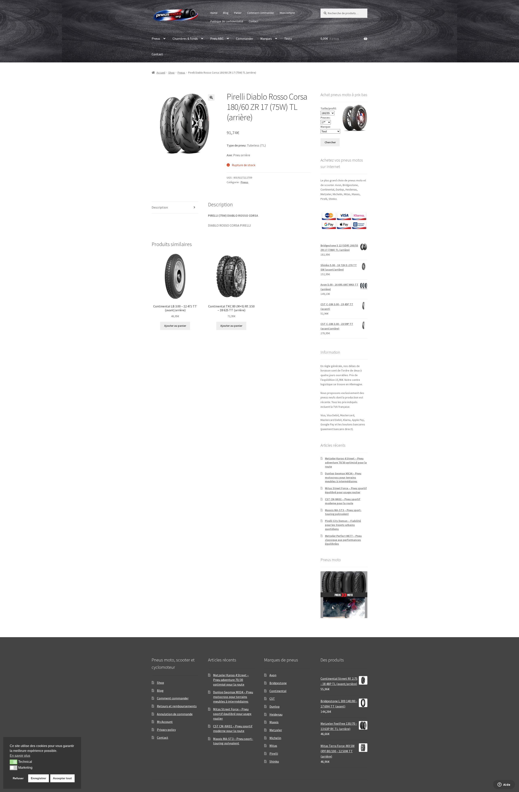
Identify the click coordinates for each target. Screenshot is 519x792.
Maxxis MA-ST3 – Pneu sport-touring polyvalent (343, 512)
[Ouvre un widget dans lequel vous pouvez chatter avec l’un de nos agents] (504, 785)
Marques (266, 38)
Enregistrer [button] (38, 778)
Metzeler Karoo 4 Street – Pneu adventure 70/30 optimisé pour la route (346, 462)
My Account (165, 722)
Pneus (156, 38)
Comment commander (260, 13)
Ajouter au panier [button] (175, 326)
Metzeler (275, 730)
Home (214, 13)
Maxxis (274, 722)
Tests (288, 38)
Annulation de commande (175, 714)
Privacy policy (166, 730)
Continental (277, 691)
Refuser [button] (18, 778)
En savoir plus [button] (20, 755)
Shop (171, 72)
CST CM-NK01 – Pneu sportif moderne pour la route (342, 501)
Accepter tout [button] (62, 778)
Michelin (275, 738)
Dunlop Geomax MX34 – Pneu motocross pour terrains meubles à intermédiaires (343, 477)
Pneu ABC (217, 38)
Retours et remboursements (177, 706)
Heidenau (275, 714)
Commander (244, 38)
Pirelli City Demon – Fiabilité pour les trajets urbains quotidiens (343, 525)
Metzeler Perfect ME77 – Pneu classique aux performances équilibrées (343, 540)
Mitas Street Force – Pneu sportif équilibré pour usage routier (346, 490)
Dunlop (274, 706)
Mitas (273, 746)
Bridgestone (278, 683)
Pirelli (273, 753)
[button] (211, 97)
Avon (272, 675)
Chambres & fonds (185, 38)
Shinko (274, 761)
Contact (253, 21)
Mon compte (287, 13)
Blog (225, 13)
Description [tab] (160, 207)
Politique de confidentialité (226, 21)
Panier (238, 13)
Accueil (161, 72)
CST (272, 699)
